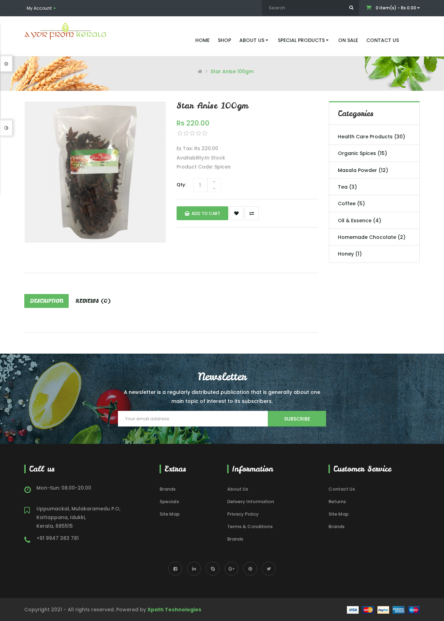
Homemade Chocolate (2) (371, 237)
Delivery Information (250, 501)
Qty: (181, 184)
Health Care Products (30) (371, 136)
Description (46, 301)
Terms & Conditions (250, 526)
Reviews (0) (93, 301)
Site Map (170, 514)
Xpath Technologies (174, 609)
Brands (168, 489)
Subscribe (297, 418)
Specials (169, 501)
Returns (337, 501)
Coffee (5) (351, 203)
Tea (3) (347, 186)
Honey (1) (350, 253)
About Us (237, 489)
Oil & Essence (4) (359, 220)
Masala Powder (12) (363, 170)
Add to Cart (205, 213)
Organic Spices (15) (362, 153)
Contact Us (341, 489)
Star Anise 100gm (232, 71)
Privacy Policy (243, 514)
